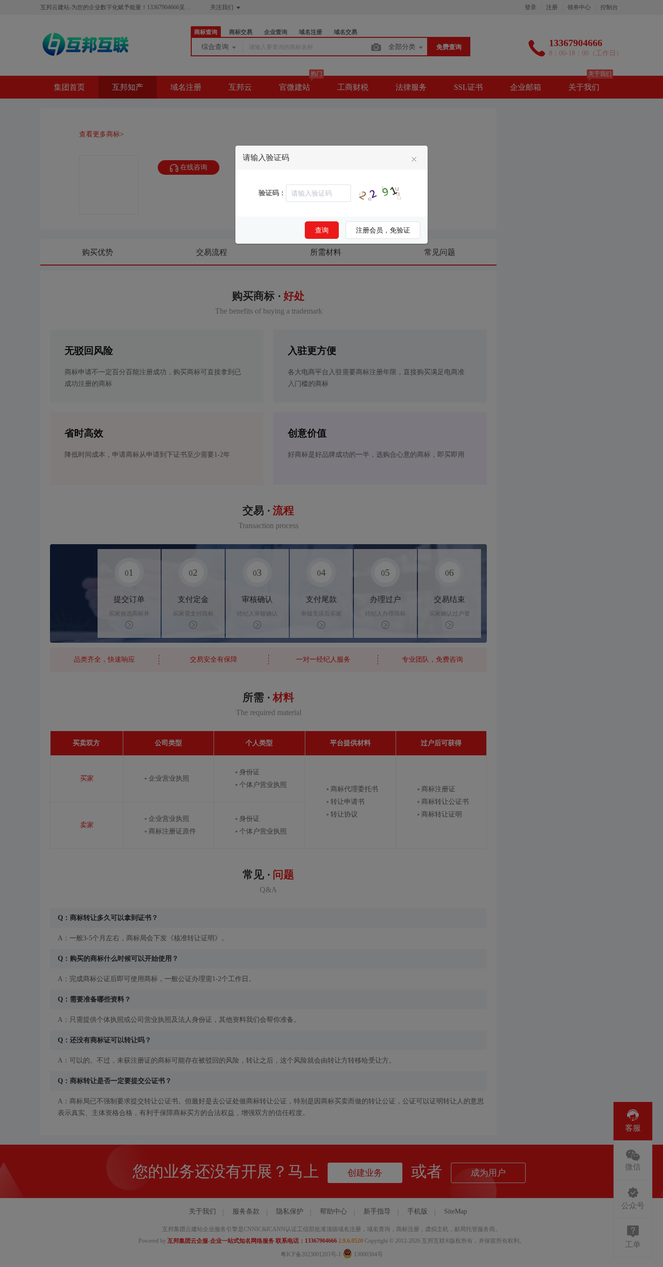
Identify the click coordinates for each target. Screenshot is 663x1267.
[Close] (414, 159)
